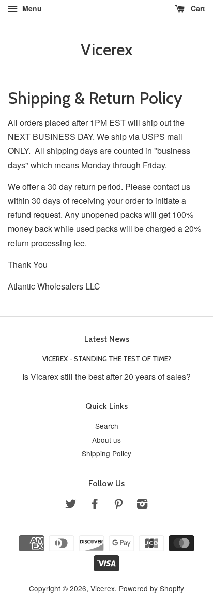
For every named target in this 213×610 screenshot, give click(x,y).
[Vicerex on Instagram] (142, 505)
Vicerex (106, 49)
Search (106, 426)
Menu (31, 8)
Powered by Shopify (151, 588)
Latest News (106, 339)
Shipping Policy (106, 453)
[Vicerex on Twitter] (71, 505)
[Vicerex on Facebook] (94, 505)
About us (106, 440)
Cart (197, 8)
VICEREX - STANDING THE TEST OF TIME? (106, 359)
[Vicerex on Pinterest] (118, 505)
